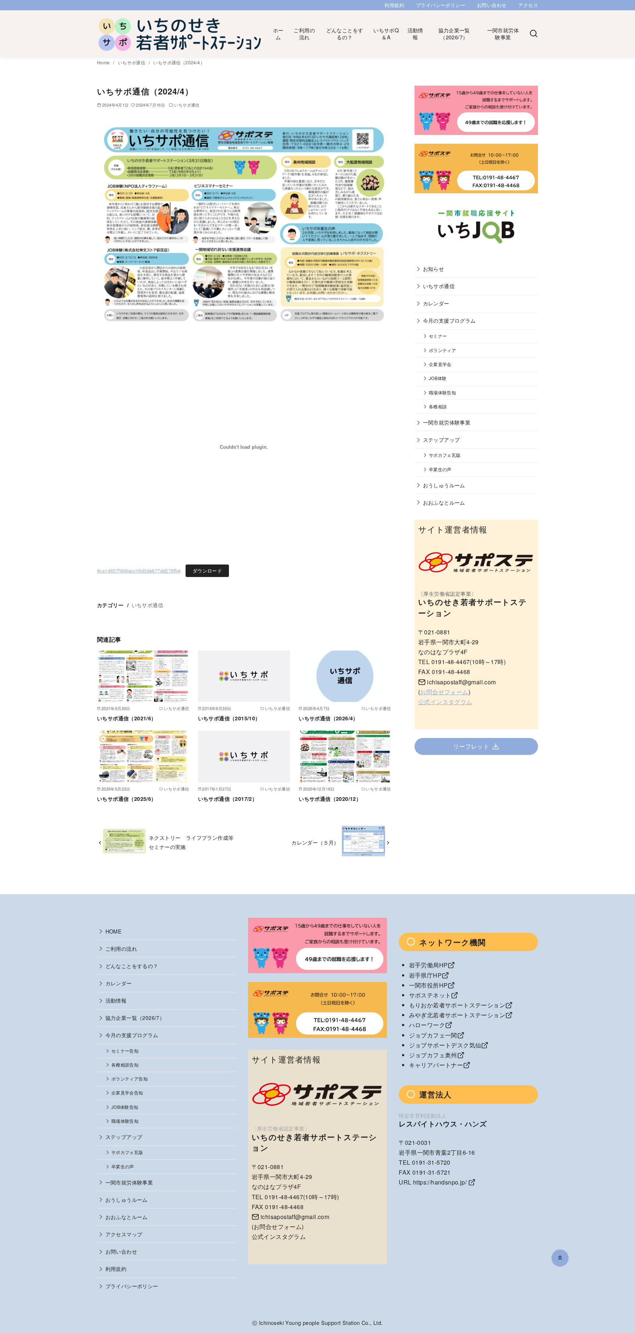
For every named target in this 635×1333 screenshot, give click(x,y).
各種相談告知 (125, 1065)
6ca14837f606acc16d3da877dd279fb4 (139, 570)
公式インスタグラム (445, 702)
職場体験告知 (442, 392)
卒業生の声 (440, 469)
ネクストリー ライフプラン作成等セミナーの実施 (191, 842)
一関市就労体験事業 (503, 33)
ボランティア (442, 350)
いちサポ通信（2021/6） (127, 718)
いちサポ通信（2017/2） (228, 798)
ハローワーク (427, 1025)
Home (104, 62)
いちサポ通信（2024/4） (179, 62)
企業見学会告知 (127, 1093)
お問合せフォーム (444, 692)
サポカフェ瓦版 (445, 455)
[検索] (533, 33)
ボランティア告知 (129, 1079)
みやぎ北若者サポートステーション (457, 1015)
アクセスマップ (124, 1234)
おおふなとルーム (444, 502)
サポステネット (430, 995)
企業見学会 (440, 364)
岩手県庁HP (425, 975)
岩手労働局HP (428, 965)
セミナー (438, 336)
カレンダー (436, 303)
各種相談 (438, 406)
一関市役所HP (428, 985)
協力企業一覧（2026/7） (454, 33)
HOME (113, 931)
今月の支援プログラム (449, 320)
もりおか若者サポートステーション (457, 1005)
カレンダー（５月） (315, 842)
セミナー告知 (125, 1051)
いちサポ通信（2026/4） (328, 718)
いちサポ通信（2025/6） (127, 798)
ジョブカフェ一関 (433, 1035)
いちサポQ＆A (386, 33)
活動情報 (415, 33)
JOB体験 (438, 378)
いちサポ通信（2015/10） (229, 718)
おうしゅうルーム (444, 485)
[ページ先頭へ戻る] (560, 1258)
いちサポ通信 (132, 62)
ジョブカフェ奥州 (433, 1055)
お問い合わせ (491, 4)
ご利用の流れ (304, 33)
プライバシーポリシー (440, 4)
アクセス (528, 4)
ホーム (278, 33)
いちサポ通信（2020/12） (330, 798)
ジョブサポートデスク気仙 (445, 1045)
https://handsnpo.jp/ (440, 1182)
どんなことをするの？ (344, 33)
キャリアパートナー (436, 1065)
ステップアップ (441, 439)
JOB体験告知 (125, 1107)
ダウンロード (207, 570)
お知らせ (433, 268)
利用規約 (394, 4)
